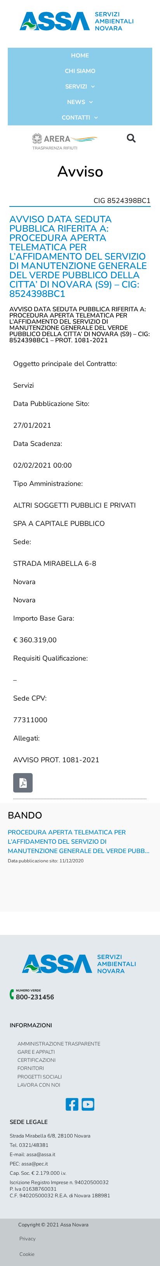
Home (80, 55)
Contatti (76, 117)
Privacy (27, 1238)
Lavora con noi (38, 1085)
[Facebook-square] (72, 1104)
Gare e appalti (36, 1052)
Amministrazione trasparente (58, 1044)
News (76, 102)
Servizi (76, 86)
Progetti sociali (39, 1076)
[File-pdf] (23, 783)
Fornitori (30, 1068)
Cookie (27, 1254)
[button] (131, 138)
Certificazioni (36, 1060)
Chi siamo (80, 71)
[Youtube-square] (88, 1104)
